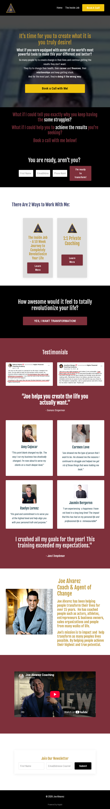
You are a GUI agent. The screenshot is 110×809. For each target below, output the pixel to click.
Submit (83, 766)
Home (59, 7)
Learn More (38, 268)
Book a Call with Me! (55, 88)
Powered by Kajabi (55, 804)
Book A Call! (93, 8)
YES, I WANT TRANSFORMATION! (55, 321)
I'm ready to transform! (80, 173)
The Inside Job (72, 7)
